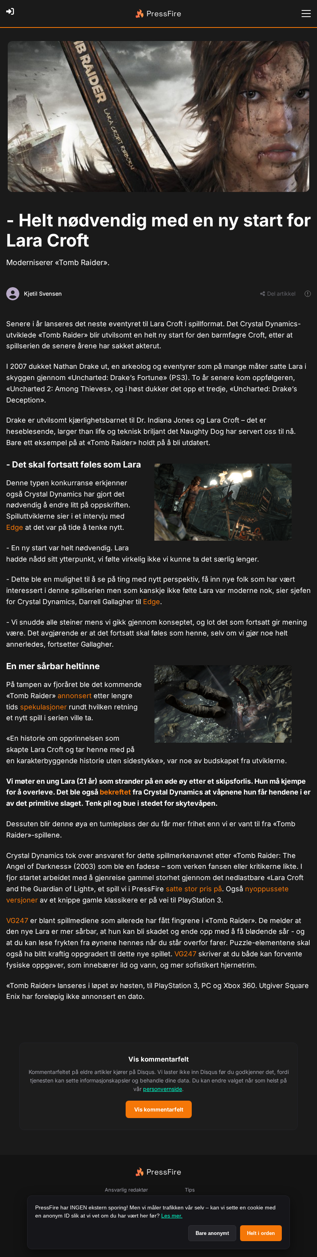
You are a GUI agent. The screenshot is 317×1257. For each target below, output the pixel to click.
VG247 (17, 920)
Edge (14, 527)
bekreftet (115, 792)
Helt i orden (261, 1233)
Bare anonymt (212, 1233)
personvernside (162, 1089)
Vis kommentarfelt (158, 1109)
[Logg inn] (12, 13)
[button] (158, 1086)
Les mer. (171, 1215)
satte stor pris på (194, 889)
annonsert (75, 696)
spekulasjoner (43, 707)
